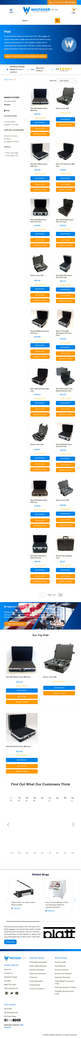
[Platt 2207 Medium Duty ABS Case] (40, 152)
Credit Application (36, 981)
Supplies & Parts (12, 141)
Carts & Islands (11, 136)
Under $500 (10, 122)
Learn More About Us (15, 624)
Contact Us (8, 973)
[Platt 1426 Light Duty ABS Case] (40, 376)
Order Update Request (38, 966)
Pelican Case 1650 (62, 500)
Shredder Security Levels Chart (64, 992)
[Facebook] (6, 993)
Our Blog (7, 981)
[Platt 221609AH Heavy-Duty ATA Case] (40, 207)
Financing (33, 977)
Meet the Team (10, 985)
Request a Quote (10, 977)
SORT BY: (53, 81)
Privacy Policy (35, 985)
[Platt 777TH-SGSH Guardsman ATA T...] (65, 319)
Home (6, 79)
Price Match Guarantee (38, 962)
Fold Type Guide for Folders (65, 987)
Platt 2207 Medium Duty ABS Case (18, 746)
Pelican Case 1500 (36, 275)
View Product (40, 122)
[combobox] (40, 20)
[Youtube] (16, 993)
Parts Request (60, 966)
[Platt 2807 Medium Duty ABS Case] (40, 96)
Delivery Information (37, 970)
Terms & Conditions (37, 989)
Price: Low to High (12, 153)
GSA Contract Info (11, 988)
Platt (10, 79)
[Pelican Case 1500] (40, 263)
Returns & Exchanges (38, 974)
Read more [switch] (10, 942)
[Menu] (11, 10)
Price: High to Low (12, 155)
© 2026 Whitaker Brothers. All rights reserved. (60, 1035)
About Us (7, 969)
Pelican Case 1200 (36, 444)
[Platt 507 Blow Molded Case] (65, 543)
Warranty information (62, 977)
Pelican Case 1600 (62, 108)
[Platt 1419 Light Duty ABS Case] (65, 152)
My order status (10, 1016)
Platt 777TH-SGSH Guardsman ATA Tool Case (63, 333)
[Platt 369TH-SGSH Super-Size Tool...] (65, 207)
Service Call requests (63, 974)
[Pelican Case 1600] (65, 96)
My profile (8, 1009)
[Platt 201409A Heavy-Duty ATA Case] (40, 319)
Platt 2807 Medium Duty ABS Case (18, 677)
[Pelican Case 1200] (40, 432)
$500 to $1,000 (11, 125)
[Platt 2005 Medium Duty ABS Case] (40, 488)
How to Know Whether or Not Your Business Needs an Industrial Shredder (56, 904)
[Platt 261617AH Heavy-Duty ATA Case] (40, 543)
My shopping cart (11, 1013)
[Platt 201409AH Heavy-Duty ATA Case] (65, 432)
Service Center (60, 962)
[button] (8, 823)
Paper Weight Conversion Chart (64, 982)
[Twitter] (11, 993)
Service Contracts (61, 970)
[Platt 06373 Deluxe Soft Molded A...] (65, 376)
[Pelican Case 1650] (65, 488)
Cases (8, 139)
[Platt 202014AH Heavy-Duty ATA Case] (65, 263)
